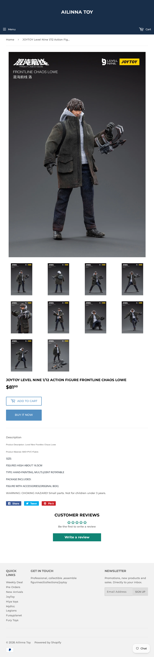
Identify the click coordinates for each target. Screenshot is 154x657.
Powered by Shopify (47, 642)
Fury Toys (12, 620)
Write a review (77, 537)
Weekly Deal (14, 582)
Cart (148, 29)
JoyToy (10, 596)
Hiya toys (12, 601)
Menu (12, 29)
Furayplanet (14, 615)
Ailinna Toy (77, 12)
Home (10, 39)
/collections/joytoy (55, 582)
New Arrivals (14, 591)
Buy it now (24, 415)
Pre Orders (13, 587)
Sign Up (140, 591)
